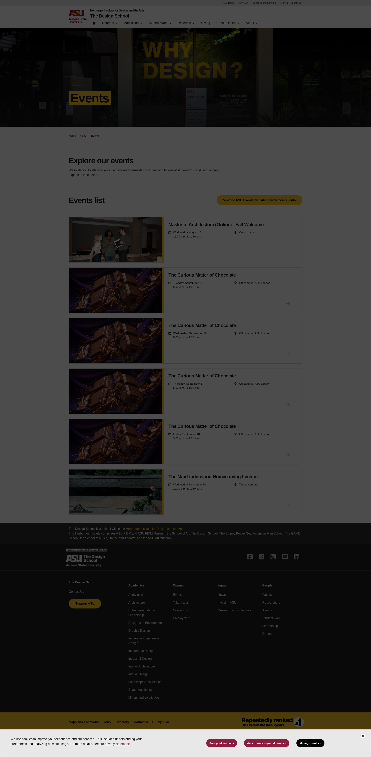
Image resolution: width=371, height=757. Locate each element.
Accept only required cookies (266, 743)
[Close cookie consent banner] (363, 736)
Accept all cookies (221, 743)
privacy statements (117, 744)
